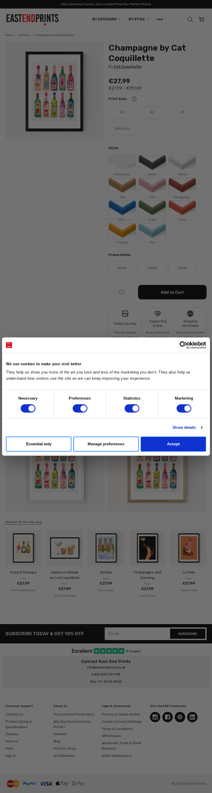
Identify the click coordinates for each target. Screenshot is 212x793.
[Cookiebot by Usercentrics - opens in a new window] (183, 345)
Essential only (38, 444)
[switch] (80, 408)
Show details (184, 427)
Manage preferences (106, 444)
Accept (173, 444)
